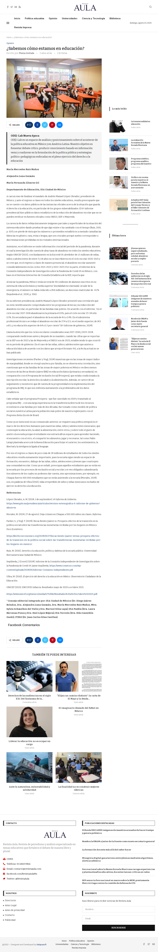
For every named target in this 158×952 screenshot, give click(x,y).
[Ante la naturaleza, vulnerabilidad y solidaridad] (29, 767)
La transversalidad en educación (140, 122)
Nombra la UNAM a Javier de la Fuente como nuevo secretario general (139, 322)
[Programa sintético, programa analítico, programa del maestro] (118, 164)
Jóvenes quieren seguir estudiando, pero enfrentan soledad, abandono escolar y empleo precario (139, 254)
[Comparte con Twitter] (45, 125)
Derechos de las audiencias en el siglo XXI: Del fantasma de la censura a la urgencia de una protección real (141, 279)
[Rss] (20, 7)
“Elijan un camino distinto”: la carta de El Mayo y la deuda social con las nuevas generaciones (141, 344)
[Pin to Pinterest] (52, 125)
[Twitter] (11, 7)
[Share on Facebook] (37, 125)
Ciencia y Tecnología (93, 18)
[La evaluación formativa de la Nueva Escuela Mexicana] (118, 145)
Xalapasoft (41, 944)
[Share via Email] (59, 125)
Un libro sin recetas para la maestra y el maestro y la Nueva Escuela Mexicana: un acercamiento (140, 182)
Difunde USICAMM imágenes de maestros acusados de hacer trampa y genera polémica (141, 301)
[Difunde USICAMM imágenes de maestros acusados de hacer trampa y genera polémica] (118, 301)
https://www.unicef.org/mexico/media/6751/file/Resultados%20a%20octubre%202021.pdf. (52, 594)
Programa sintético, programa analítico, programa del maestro (141, 161)
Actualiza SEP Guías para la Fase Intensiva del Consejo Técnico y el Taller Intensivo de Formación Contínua (140, 205)
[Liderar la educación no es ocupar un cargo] (29, 722)
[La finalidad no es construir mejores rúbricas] (79, 767)
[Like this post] (30, 125)
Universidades (69, 18)
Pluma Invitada (26, 53)
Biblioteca (115, 18)
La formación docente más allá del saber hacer (106, 850)
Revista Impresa (22, 27)
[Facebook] (7, 7)
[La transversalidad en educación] (118, 126)
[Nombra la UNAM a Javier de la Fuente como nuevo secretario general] (118, 323)
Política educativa (34, 18)
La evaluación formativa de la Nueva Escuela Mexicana (140, 142)
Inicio (17, 18)
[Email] (16, 7)
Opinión (53, 18)
